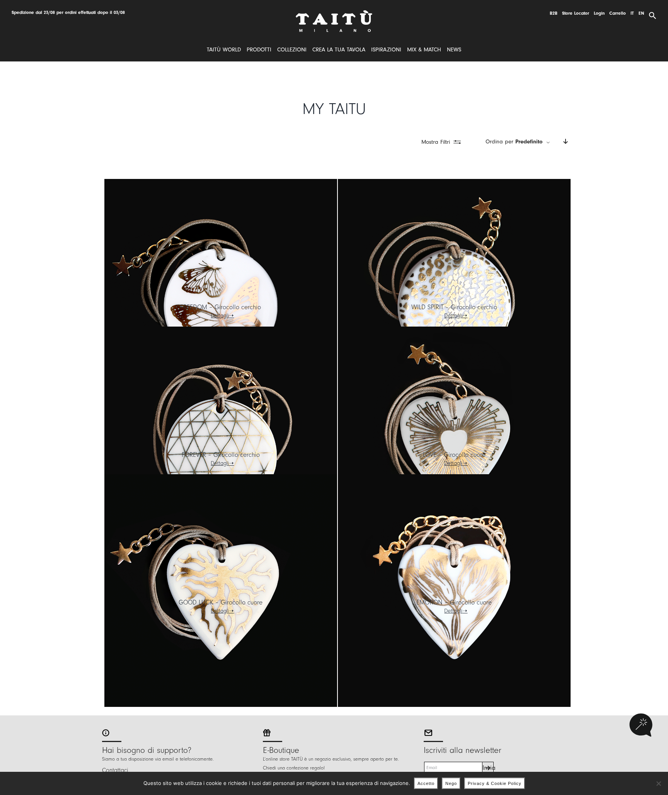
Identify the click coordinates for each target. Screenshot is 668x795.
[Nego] (658, 783)
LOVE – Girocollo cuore (454, 454)
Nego (451, 783)
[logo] (334, 13)
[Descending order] (565, 142)
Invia (488, 767)
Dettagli (220, 315)
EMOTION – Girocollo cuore (454, 602)
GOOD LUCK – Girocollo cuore (220, 602)
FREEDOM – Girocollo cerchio (220, 307)
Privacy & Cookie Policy (494, 783)
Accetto (426, 783)
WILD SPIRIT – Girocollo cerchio (454, 307)
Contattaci (115, 770)
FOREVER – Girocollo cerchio (221, 454)
